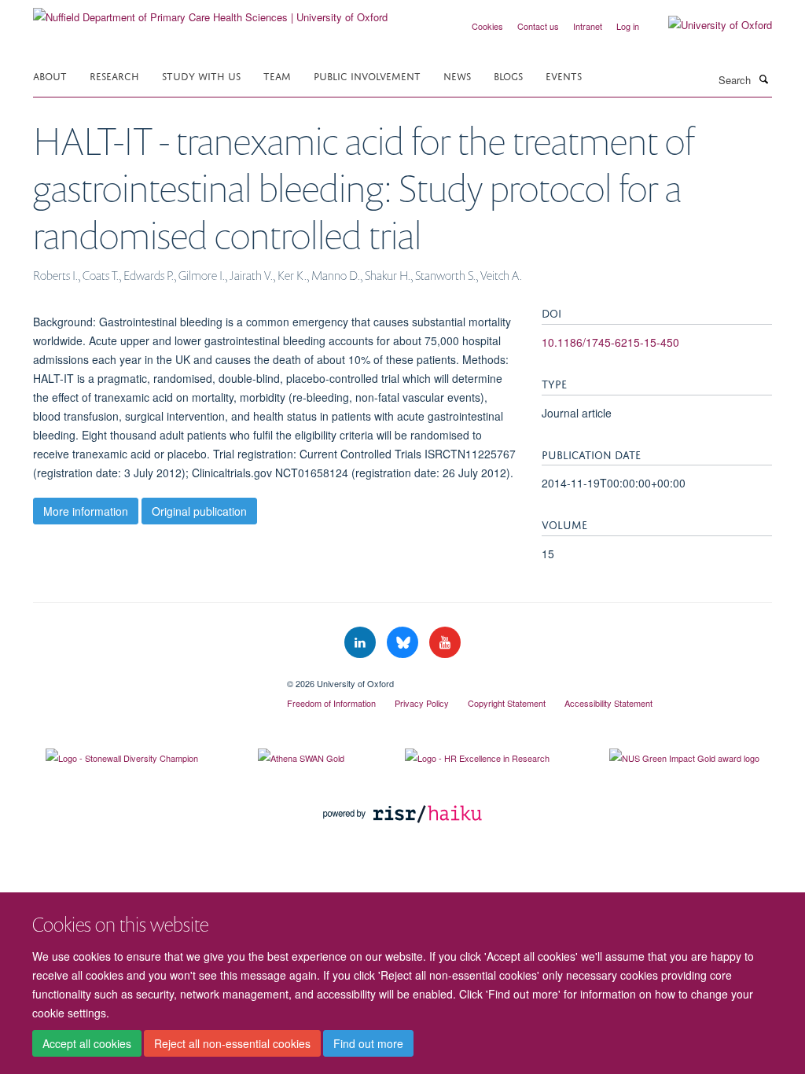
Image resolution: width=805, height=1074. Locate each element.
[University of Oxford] (708, 25)
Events (564, 75)
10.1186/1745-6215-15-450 (610, 342)
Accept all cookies (86, 1043)
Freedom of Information (331, 703)
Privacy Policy (422, 703)
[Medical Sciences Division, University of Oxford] (148, 678)
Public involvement (367, 75)
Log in (627, 26)
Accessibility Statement (608, 703)
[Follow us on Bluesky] (404, 642)
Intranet (587, 26)
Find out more (368, 1043)
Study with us (201, 75)
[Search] (763, 78)
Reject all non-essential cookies (232, 1043)
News (457, 75)
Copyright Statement (507, 703)
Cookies (487, 26)
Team (277, 75)
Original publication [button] (199, 511)
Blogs (508, 75)
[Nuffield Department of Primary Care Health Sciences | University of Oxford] (210, 11)
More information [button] (85, 511)
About (50, 75)
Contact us (538, 26)
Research (114, 75)
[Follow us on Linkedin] (361, 642)
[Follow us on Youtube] (445, 642)
